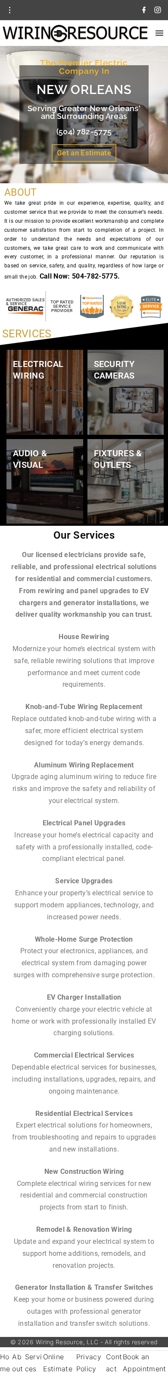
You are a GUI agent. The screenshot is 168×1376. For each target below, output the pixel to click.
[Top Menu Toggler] (159, 33)
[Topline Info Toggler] (9, 10)
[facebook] (144, 10)
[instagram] (158, 10)
